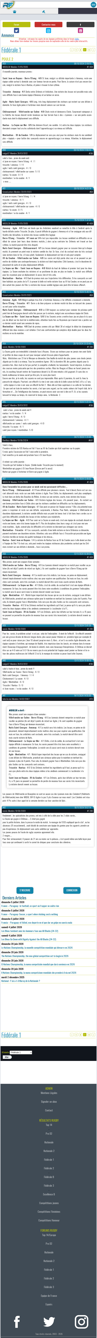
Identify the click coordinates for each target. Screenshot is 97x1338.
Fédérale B (49, 1176)
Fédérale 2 (49, 1168)
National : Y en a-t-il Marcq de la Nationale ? (20, 979)
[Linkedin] (80, 30)
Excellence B (49, 1194)
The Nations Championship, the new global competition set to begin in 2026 (34, 954)
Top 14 (49, 1124)
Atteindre (5, 1052)
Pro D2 (49, 1133)
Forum (16, 24)
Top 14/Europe (49, 1234)
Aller (7, 1057)
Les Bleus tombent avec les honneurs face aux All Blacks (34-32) (29, 929)
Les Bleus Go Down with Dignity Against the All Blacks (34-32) (28, 937)
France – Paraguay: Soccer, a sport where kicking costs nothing (29, 912)
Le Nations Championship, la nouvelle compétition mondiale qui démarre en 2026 (37, 945)
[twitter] (49, 1321)
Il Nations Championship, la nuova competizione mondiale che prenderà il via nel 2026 (38, 970)
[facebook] (17, 1321)
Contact (49, 1110)
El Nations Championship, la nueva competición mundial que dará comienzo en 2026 (38, 962)
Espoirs (49, 1304)
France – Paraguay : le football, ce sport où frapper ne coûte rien (30, 904)
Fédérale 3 (49, 1185)
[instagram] (81, 1321)
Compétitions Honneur (49, 1220)
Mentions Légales (49, 1092)
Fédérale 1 (11, 49)
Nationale (48, 1142)
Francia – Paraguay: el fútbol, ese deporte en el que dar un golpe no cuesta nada (36, 920)
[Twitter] (16, 30)
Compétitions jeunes (49, 1202)
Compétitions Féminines (49, 1211)
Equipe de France (49, 1295)
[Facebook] (80, 24)
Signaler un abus (49, 1101)
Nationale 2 (49, 1150)
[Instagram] (48, 30)
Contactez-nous (48, 24)
